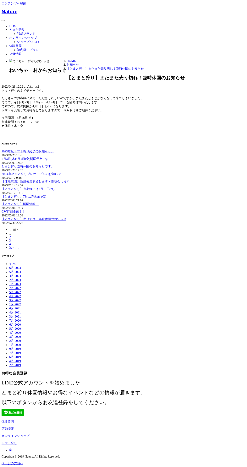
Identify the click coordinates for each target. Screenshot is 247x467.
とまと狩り (17, 29)
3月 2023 (15, 276)
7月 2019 (15, 353)
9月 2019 (15, 348)
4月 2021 (15, 312)
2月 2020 (15, 340)
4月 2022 (15, 296)
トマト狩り (9, 443)
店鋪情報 (8, 428)
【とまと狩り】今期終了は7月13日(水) (28, 189)
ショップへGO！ (28, 41)
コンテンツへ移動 (14, 3)
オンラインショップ (23, 37)
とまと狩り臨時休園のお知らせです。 (28, 166)
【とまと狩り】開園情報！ (20, 204)
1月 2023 (15, 284)
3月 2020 (15, 336)
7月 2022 (15, 288)
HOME (14, 26)
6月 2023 (15, 267)
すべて (14, 263)
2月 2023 (15, 280)
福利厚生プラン (28, 50)
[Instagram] (10, 450)
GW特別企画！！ (13, 211)
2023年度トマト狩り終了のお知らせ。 (28, 151)
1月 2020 (15, 344)
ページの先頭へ (12, 463)
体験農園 (15, 45)
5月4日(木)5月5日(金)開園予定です (25, 158)
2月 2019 (15, 365)
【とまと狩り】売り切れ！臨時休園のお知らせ (34, 219)
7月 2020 (15, 320)
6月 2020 (15, 324)
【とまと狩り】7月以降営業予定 (24, 196)
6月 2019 (15, 357)
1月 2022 (15, 304)
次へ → (14, 247)
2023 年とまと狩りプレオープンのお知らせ (31, 174)
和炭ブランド (26, 33)
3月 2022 (15, 300)
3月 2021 (15, 316)
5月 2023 (15, 272)
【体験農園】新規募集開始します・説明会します (35, 181)
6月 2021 (15, 308)
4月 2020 (15, 332)
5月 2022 (15, 292)
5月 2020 (15, 328)
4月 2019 (15, 361)
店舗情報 (15, 54)
